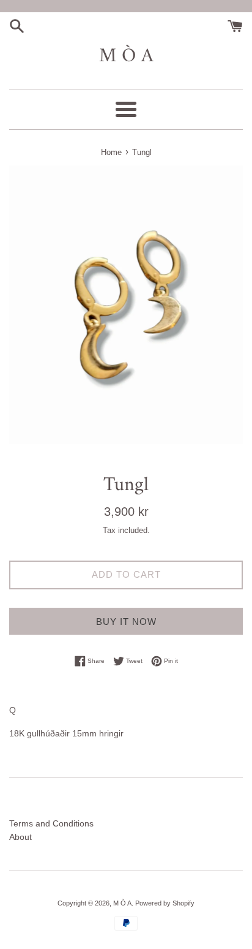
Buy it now (126, 621)
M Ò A (126, 56)
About (20, 837)
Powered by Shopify (165, 903)
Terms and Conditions (51, 823)
